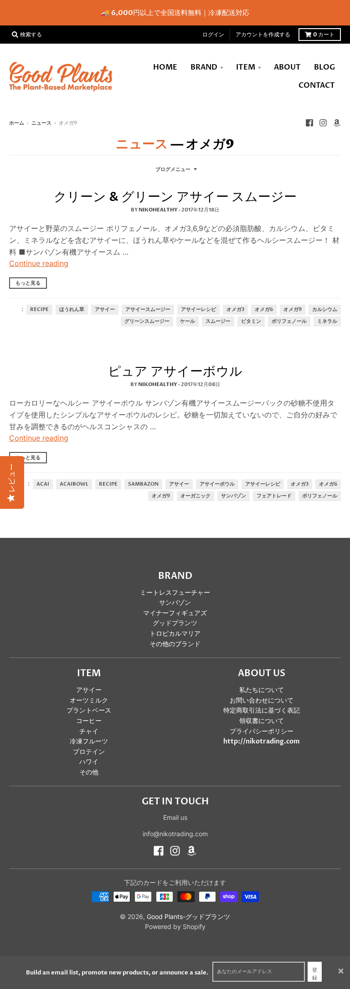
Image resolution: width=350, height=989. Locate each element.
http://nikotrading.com (261, 741)
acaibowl (74, 484)
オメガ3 (235, 309)
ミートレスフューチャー (175, 592)
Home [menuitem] (165, 67)
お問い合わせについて (261, 700)
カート (324, 34)
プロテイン (89, 752)
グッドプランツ (175, 623)
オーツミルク (89, 700)
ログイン (213, 34)
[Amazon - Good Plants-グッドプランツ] (337, 123)
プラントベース (89, 710)
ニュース (41, 123)
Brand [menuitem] (203, 67)
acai (42, 484)
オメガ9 (292, 309)
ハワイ (88, 762)
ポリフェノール (289, 321)
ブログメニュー (172, 169)
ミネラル (327, 321)
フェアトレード (274, 496)
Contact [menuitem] (317, 85)
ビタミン (251, 321)
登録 (314, 974)
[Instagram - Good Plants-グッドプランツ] (323, 123)
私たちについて (261, 690)
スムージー (218, 321)
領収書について (261, 721)
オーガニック (195, 496)
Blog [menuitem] (324, 67)
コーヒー (89, 721)
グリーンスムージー (147, 321)
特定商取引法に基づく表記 (261, 710)
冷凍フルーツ (89, 741)
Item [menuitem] (245, 67)
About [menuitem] (287, 67)
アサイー (105, 309)
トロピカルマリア (175, 633)
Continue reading (38, 263)
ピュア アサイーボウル (175, 371)
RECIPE (39, 309)
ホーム (16, 123)
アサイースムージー (147, 309)
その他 (88, 772)
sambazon (143, 484)
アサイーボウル (217, 484)
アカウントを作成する (263, 34)
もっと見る (28, 283)
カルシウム (324, 309)
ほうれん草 (71, 309)
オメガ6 (264, 309)
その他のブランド (175, 644)
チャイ (88, 731)
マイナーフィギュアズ (175, 613)
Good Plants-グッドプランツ (188, 916)
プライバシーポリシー (261, 731)
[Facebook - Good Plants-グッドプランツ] (309, 123)
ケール (187, 321)
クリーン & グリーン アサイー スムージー (175, 197)
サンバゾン (233, 496)
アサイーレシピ (198, 309)
